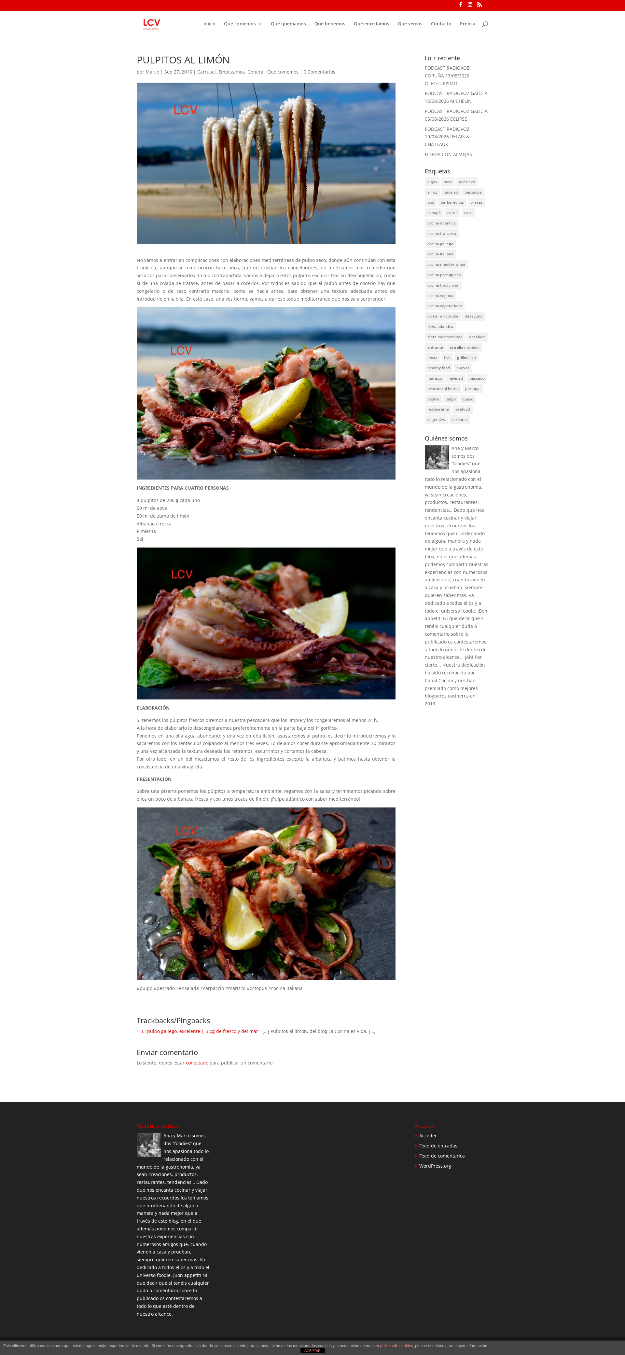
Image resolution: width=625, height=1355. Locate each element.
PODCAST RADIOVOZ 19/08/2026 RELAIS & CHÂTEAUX (447, 137)
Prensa (467, 24)
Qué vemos (410, 24)
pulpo (451, 399)
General (256, 72)
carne (452, 212)
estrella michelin (464, 347)
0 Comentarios (319, 72)
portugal (472, 388)
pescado (477, 378)
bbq (430, 202)
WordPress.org (435, 1166)
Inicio (209, 24)
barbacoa (473, 192)
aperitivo (467, 181)
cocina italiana (440, 254)
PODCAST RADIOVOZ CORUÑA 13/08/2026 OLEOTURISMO (447, 76)
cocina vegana (440, 295)
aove (448, 181)
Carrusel (206, 72)
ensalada (477, 337)
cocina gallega (440, 244)
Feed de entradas (438, 1146)
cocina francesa (441, 233)
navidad (456, 378)
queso (467, 399)
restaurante (438, 409)
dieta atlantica (440, 326)
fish (447, 357)
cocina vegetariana (444, 305)
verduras (459, 419)
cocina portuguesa (444, 275)
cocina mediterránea (446, 264)
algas (432, 181)
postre (433, 399)
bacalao (451, 192)
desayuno (473, 316)
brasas (476, 202)
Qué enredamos (371, 24)
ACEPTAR (312, 1351)
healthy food (438, 368)
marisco (434, 378)
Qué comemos (240, 24)
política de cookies (396, 1346)
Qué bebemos (329, 24)
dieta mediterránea (445, 337)
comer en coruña (442, 316)
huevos (462, 368)
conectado (197, 1063)
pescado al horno (443, 388)
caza (468, 212)
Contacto (441, 24)
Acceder (428, 1135)
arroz (432, 192)
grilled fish (466, 357)
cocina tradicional (443, 285)
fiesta (432, 357)
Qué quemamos (288, 24)
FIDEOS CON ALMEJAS (448, 154)
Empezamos (231, 72)
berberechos (452, 202)
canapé (434, 212)
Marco (152, 72)
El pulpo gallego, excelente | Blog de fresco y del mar (200, 1031)
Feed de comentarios (442, 1156)
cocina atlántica (441, 223)
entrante (435, 347)
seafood (462, 409)
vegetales (436, 419)
